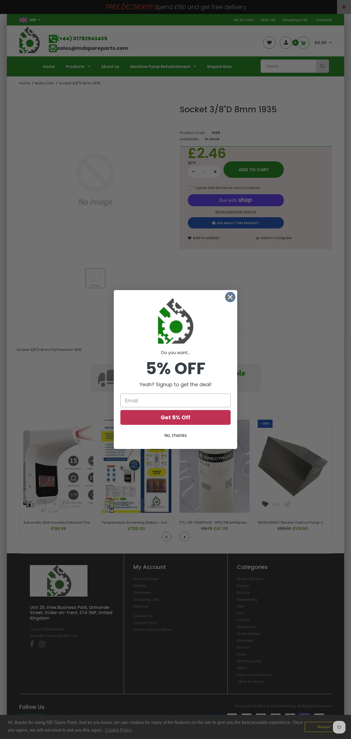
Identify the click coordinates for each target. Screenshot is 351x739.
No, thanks (175, 435)
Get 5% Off (175, 417)
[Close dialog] (230, 297)
